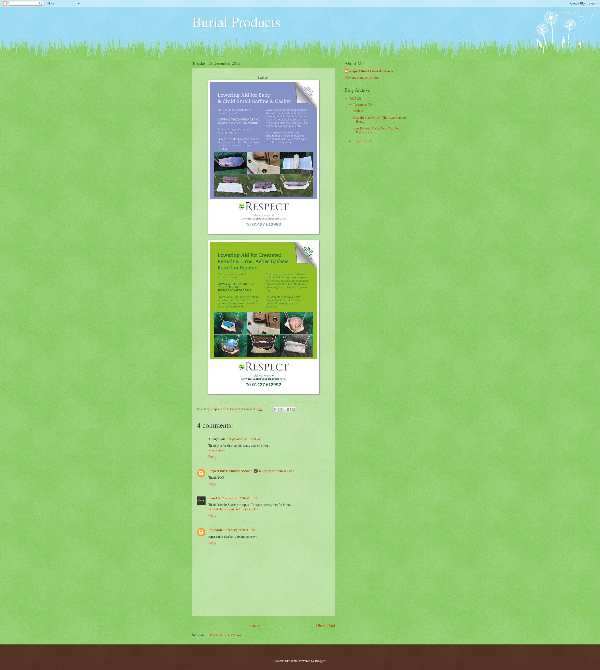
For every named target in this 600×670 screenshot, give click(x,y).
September (361, 141)
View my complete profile (362, 77)
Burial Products (236, 21)
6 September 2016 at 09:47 (244, 439)
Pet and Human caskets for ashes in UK (233, 509)
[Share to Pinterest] (293, 409)
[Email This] (275, 409)
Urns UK (214, 498)
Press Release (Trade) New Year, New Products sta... (376, 130)
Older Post (325, 625)
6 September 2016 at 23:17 (276, 471)
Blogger (320, 661)
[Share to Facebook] (289, 409)
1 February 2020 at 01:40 (239, 529)
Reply (212, 456)
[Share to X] (284, 409)
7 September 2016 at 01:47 (239, 498)
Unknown (215, 529)
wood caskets (216, 450)
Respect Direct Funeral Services (230, 471)
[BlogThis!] (280, 409)
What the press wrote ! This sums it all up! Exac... (379, 119)
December (361, 104)
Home (254, 625)
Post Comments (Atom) (225, 635)
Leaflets (358, 110)
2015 (353, 98)
